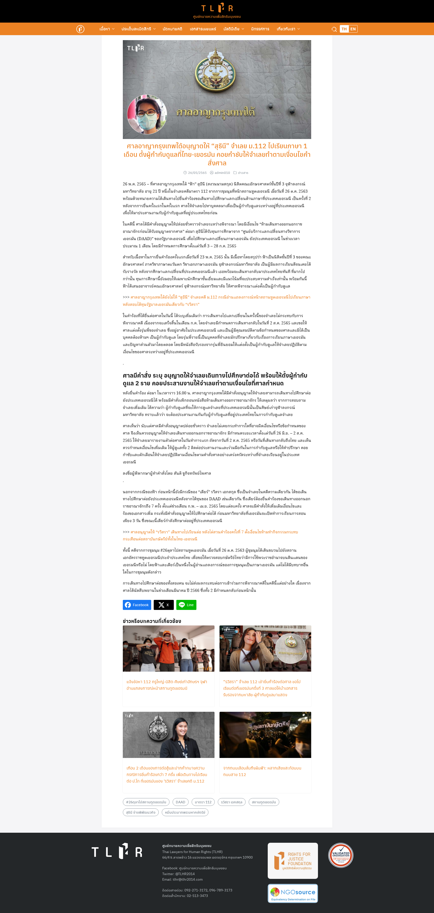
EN (353, 29)
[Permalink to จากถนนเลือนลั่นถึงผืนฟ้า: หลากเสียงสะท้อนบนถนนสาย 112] (265, 735)
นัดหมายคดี (172, 29)
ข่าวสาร (243, 172)
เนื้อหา (104, 29)
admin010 (222, 172)
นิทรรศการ (260, 29)
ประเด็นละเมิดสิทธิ (136, 29)
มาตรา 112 (203, 801)
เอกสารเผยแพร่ (203, 29)
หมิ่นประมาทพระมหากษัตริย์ (185, 812)
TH (344, 29)
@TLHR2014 (185, 873)
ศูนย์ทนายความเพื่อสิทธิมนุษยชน (217, 16)
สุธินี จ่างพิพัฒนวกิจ (140, 812)
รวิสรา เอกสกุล (231, 801)
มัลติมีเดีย (232, 29)
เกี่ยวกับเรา (286, 29)
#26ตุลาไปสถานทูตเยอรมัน (146, 801)
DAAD (180, 801)
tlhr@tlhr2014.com (188, 879)
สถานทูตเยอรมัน (264, 801)
